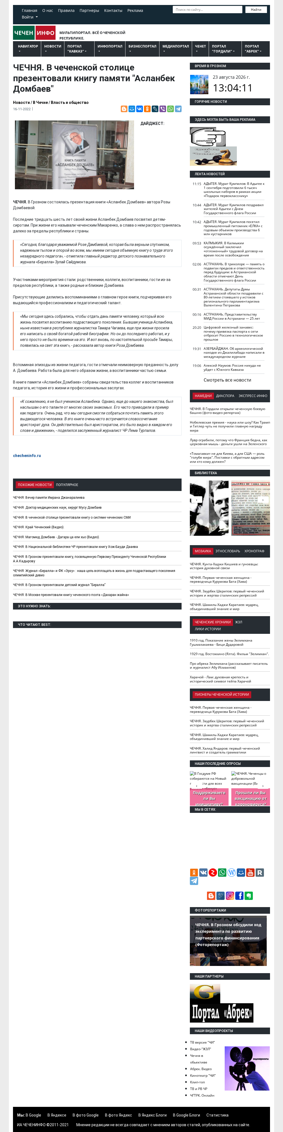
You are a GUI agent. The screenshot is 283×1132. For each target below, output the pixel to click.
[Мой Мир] (132, 109)
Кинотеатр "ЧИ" (203, 1075)
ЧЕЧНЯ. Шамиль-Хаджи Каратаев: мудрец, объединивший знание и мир (224, 606)
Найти (256, 9)
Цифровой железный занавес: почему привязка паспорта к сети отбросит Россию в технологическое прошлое (233, 333)
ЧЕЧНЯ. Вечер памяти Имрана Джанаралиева (49, 498)
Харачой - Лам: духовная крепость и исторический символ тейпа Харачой (220, 679)
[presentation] (263, 499)
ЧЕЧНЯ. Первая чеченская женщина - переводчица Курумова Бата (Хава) (220, 579)
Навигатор (28, 46)
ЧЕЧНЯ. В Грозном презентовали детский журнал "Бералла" (59, 585)
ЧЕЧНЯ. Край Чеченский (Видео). (38, 527)
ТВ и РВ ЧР (198, 1088)
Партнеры (89, 10)
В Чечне (40, 102)
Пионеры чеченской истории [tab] (222, 694)
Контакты (113, 10)
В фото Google (86, 1115)
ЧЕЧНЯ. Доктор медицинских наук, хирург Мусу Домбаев (57, 507)
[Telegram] (178, 109)
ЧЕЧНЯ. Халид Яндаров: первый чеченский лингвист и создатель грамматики (225, 750)
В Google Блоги (186, 1115)
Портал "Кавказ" (75, 49)
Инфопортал (110, 46)
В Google (33, 1115)
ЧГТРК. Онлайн (202, 1095)
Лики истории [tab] (208, 629)
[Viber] (162, 109)
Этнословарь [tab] (228, 551)
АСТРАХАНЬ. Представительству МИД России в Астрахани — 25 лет (232, 316)
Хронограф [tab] (254, 551)
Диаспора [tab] (225, 395)
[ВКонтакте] (139, 109)
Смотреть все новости (227, 380)
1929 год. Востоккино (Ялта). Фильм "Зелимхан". (229, 654)
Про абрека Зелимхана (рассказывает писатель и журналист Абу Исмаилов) (229, 665)
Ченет (200, 46)
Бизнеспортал (142, 46)
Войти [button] (28, 17)
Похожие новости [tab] (35, 485)
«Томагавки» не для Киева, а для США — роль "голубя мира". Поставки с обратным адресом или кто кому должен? (227, 457)
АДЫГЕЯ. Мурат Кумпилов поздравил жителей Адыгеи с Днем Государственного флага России (234, 209)
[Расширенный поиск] (175, 17)
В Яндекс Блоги (152, 1115)
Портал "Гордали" (222, 49)
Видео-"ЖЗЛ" (200, 1049)
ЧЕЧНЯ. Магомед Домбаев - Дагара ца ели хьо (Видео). (56, 537)
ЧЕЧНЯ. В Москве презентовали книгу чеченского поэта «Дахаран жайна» (71, 595)
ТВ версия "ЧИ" (202, 1042)
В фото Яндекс (118, 1115)
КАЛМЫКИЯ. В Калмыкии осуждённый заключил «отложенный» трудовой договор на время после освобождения (233, 249)
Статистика (217, 1115)
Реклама (135, 10)
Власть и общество (70, 102)
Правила (66, 10)
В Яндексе (57, 1115)
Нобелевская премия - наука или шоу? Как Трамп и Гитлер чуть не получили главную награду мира (230, 426)
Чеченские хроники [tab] (213, 622)
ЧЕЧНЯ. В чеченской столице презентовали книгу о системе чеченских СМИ (72, 517)
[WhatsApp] (170, 109)
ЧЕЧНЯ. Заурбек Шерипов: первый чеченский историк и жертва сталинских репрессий (227, 593)
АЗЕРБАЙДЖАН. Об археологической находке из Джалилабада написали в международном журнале (234, 352)
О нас (47, 10)
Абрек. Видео (201, 1069)
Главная (29, 10)
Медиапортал (176, 46)
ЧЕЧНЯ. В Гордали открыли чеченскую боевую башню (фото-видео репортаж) (227, 410)
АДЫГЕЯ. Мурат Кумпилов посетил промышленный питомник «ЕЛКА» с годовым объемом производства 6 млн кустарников (233, 227)
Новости (52, 46)
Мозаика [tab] (203, 551)
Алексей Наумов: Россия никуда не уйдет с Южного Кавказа (232, 367)
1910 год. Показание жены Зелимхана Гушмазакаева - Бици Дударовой (221, 642)
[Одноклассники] (147, 109)
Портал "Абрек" (252, 49)
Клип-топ (197, 1082)
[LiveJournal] (155, 109)
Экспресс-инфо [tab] (253, 395)
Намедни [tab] (203, 395)
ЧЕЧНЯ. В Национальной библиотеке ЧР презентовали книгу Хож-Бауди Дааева (75, 547)
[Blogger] (124, 109)
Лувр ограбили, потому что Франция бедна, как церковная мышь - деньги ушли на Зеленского (228, 442)
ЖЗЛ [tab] (238, 622)
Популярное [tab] (67, 485)
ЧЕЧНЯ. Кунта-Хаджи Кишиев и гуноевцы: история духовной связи (224, 566)
